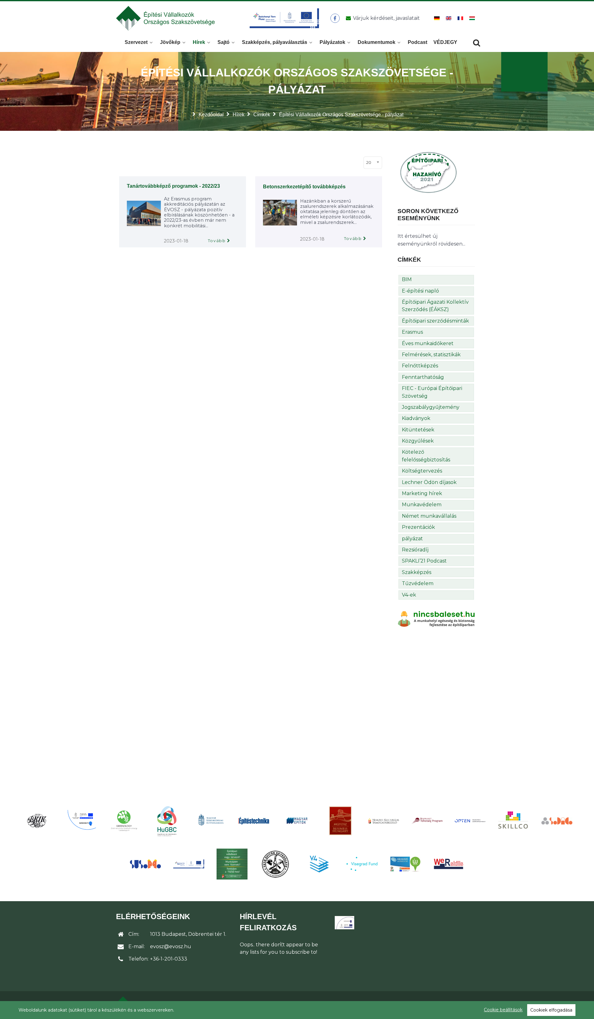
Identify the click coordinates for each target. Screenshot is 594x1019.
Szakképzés (416, 572)
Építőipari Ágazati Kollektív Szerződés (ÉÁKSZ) (435, 305)
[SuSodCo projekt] (145, 863)
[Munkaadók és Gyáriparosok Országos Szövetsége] (340, 820)
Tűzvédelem (417, 583)
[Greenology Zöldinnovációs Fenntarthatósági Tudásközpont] (123, 820)
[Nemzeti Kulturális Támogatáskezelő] (383, 820)
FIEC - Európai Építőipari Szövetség (432, 392)
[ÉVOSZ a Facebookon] (335, 18)
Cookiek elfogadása (551, 1010)
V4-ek (409, 595)
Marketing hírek (422, 493)
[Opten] (470, 820)
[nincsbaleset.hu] (436, 619)
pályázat (412, 539)
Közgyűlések (418, 441)
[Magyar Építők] (297, 820)
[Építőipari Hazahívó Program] (428, 172)
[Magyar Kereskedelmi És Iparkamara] (210, 820)
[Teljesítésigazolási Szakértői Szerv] (232, 864)
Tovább (217, 240)
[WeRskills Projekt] (448, 864)
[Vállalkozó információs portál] (405, 864)
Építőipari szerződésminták (435, 321)
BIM (407, 279)
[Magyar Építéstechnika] (253, 820)
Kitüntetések (418, 430)
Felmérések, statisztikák (431, 355)
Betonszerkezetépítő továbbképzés (304, 186)
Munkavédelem (421, 504)
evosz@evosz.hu (170, 946)
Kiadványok (416, 418)
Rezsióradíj (415, 550)
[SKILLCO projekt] (513, 820)
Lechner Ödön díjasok (429, 482)
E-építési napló (420, 291)
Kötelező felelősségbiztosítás (426, 455)
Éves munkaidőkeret (428, 343)
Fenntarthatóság (423, 377)
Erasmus (412, 332)
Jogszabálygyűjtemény (430, 407)
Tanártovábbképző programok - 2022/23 (173, 186)
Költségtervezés (422, 471)
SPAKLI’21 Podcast (424, 561)
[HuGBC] (167, 820)
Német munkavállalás (429, 516)
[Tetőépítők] (275, 864)
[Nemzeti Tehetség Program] (426, 820)
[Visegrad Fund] (361, 864)
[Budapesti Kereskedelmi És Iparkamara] (37, 820)
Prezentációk (418, 527)
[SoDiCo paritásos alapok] (556, 820)
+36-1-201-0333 (168, 959)
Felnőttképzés (420, 366)
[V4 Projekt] (318, 864)
